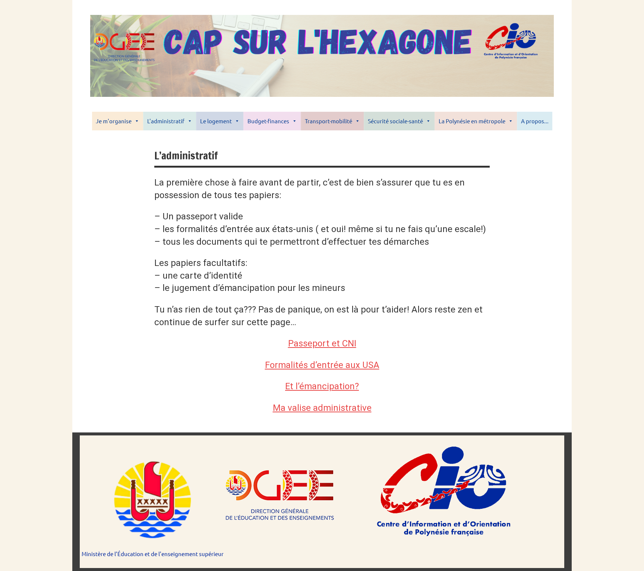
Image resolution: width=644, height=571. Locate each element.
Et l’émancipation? (322, 386)
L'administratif (165, 120)
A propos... (535, 120)
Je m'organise (114, 120)
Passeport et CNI (322, 343)
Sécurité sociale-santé (395, 120)
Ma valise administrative (322, 408)
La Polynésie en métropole (472, 120)
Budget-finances (268, 120)
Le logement (216, 120)
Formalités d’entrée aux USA (322, 365)
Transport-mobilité (328, 120)
